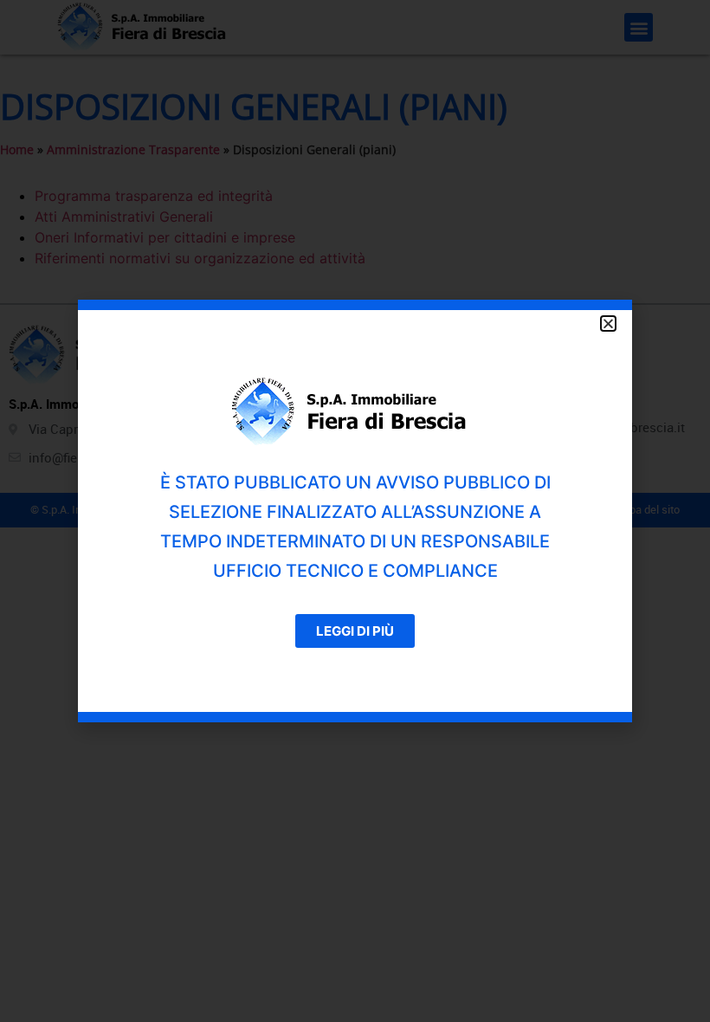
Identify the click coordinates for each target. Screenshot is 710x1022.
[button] (608, 323)
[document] (355, 511)
